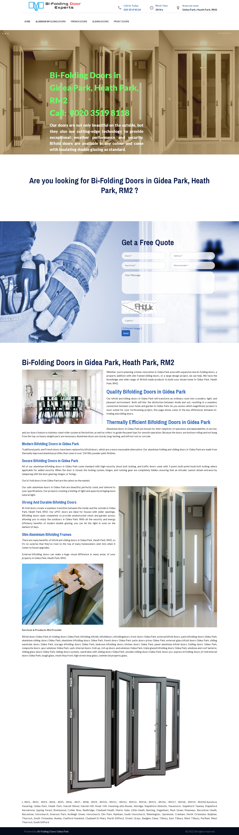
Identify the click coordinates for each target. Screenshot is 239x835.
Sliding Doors (100, 21)
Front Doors (121, 21)
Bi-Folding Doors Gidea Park (53, 831)
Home (27, 21)
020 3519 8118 (132, 9)
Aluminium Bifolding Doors (51, 21)
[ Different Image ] (132, 328)
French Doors (79, 21)
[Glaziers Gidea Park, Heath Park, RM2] (55, 6)
